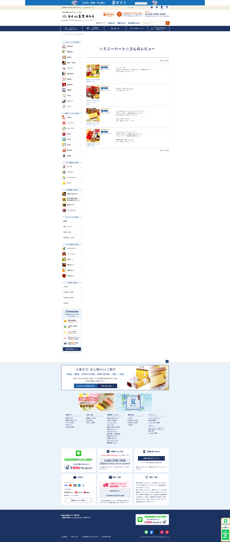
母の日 (69, 134)
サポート (151, 425)
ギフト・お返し (69, 422)
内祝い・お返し (71, 62)
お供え (69, 95)
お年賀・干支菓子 (112, 420)
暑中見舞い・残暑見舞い (114, 433)
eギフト (69, 106)
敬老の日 (69, 150)
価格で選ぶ (131, 415)
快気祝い (69, 57)
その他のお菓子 (69, 427)
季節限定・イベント (113, 415)
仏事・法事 (90, 415)
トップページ (65, 34)
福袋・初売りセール (112, 418)
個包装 (65, 221)
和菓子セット (71, 265)
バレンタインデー (112, 422)
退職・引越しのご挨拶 (113, 427)
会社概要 (64, 537)
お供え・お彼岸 (90, 422)
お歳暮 (69, 155)
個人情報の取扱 (106, 537)
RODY (69, 183)
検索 (168, 23)
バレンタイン (71, 123)
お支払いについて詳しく (79, 500)
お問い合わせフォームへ (151, 458)
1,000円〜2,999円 (68, 292)
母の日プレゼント (112, 429)
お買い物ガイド (88, 7)
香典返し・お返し (91, 418)
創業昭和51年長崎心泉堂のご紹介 (71, 7)
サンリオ (69, 166)
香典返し (69, 90)
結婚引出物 (70, 73)
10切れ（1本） (67, 232)
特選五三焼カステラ (72, 194)
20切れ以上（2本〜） (69, 237)
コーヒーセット (71, 254)
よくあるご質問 (152, 433)
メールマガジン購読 (154, 422)
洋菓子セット (71, 270)
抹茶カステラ (71, 205)
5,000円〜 (66, 303)
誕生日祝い (70, 84)
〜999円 (65, 286)
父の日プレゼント (112, 431)
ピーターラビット (72, 177)
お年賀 (69, 117)
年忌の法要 (89, 420)
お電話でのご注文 (116, 451)
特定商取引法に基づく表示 (90, 537)
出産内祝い (70, 46)
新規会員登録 (152, 420)
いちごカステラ (71, 210)
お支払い (80, 477)
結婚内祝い (70, 52)
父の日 (69, 139)
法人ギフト (70, 101)
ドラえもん (70, 172)
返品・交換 (153, 477)
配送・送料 (117, 477)
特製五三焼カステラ (71, 420)
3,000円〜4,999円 (68, 297)
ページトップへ (167, 361)
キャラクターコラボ (112, 440)
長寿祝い (69, 79)
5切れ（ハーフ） (68, 226)
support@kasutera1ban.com (154, 462)
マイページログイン (154, 418)
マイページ (152, 415)
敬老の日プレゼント (112, 436)
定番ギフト (69, 415)
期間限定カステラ (112, 442)
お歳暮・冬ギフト (112, 438)
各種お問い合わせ (153, 451)
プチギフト (70, 68)
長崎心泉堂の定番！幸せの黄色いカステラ (73, 199)
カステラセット (71, 248)
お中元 (69, 145)
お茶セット (70, 259)
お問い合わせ (75, 537)
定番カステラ (69, 418)
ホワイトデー (71, 128)
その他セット (71, 276)
